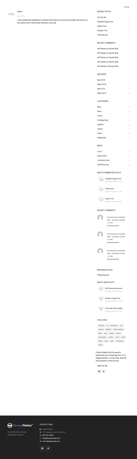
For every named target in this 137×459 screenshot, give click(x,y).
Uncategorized (102, 120)
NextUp (118, 333)
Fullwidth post (102, 35)
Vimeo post (109, 189)
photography (102, 337)
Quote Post (109, 199)
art (107, 325)
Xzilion (100, 345)
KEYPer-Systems (118, 329)
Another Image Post (112, 298)
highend (100, 329)
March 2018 (101, 84)
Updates (100, 124)
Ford (121, 325)
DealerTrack (114, 325)
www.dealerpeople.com (51, 441)
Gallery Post (101, 26)
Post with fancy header (113, 308)
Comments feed (103, 160)
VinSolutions (120, 341)
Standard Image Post (105, 22)
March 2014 (101, 93)
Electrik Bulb (113, 49)
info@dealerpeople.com (51, 438)
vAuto (19, 11)
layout (100, 333)
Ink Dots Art (101, 17)
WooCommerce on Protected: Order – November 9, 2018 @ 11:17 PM (116, 220)
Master (112, 333)
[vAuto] (11, 14)
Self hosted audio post (113, 288)
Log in (99, 151)
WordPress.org (103, 165)
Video (99, 133)
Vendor (100, 129)
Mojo (99, 107)
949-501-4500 (47, 435)
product (111, 337)
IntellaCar (108, 329)
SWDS (100, 341)
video (112, 341)
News (99, 111)
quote (117, 337)
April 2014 (101, 89)
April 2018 (101, 80)
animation (101, 325)
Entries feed (101, 156)
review (123, 337)
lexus (105, 333)
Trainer (99, 116)
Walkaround (101, 138)
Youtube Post (102, 31)
